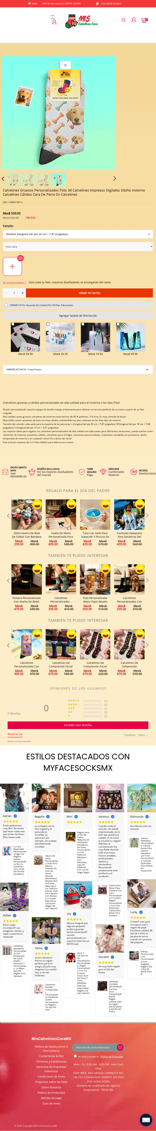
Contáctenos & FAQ (51, 1056)
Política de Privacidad (51, 1092)
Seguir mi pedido (111, 3)
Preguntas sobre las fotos (51, 1082)
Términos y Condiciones (51, 1061)
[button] (10, 112)
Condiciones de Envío (51, 1076)
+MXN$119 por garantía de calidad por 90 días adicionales (41, 305)
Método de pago (51, 1098)
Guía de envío (51, 1103)
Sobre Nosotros (51, 1087)
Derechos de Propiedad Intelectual (51, 1069)
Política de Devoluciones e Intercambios (51, 1049)
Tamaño (8, 226)
